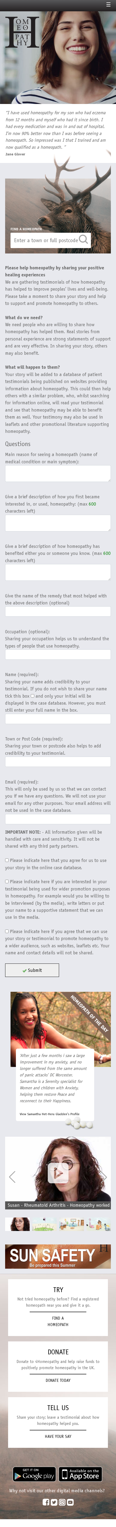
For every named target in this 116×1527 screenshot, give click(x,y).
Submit (34, 970)
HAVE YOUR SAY (58, 1436)
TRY (58, 1290)
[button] (104, 1177)
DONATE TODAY (58, 1380)
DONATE (58, 1352)
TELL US (58, 1408)
